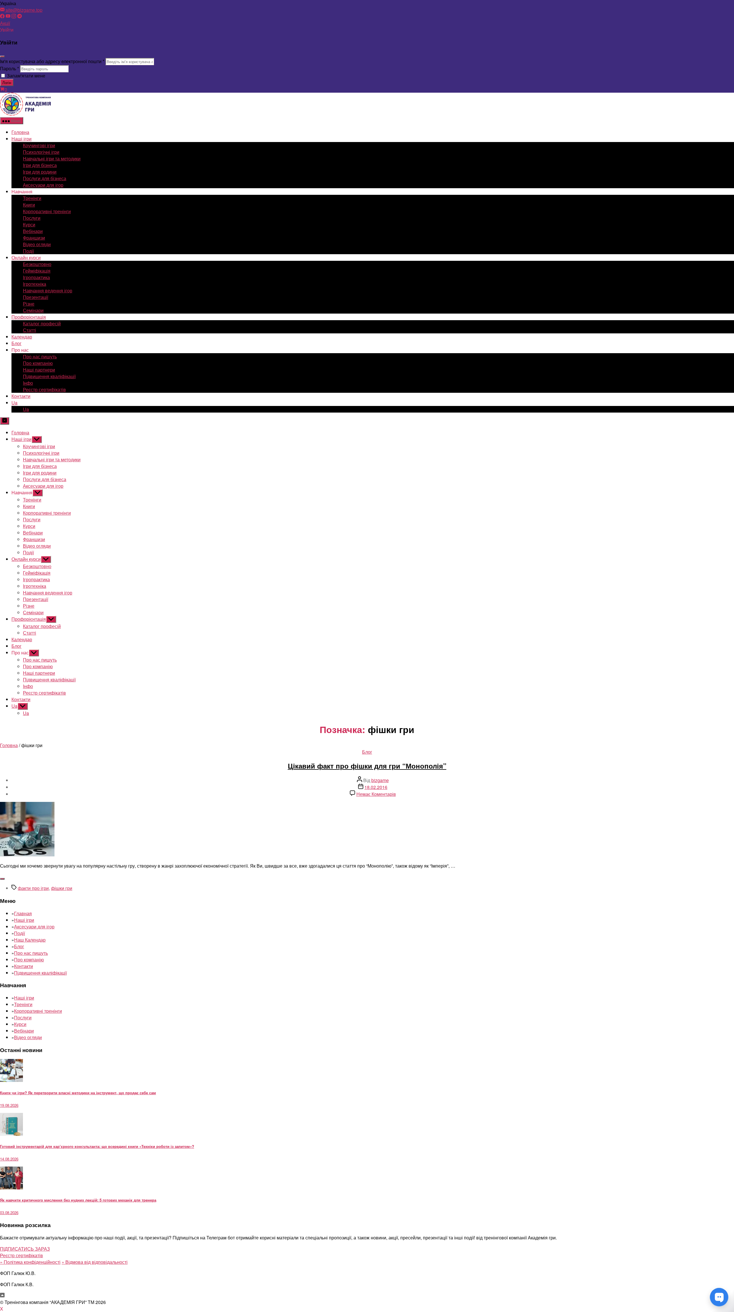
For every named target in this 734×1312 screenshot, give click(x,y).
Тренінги (32, 198)
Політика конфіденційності (30, 1262)
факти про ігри (33, 888)
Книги (29, 204)
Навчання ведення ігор (47, 290)
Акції (5, 23)
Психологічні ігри (41, 152)
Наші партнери (39, 369)
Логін (6, 82)
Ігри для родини (39, 171)
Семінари (33, 310)
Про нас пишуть (40, 356)
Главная (23, 913)
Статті (29, 330)
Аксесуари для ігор (43, 185)
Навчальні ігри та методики (52, 158)
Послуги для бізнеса (44, 178)
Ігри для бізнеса (40, 165)
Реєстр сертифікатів (44, 389)
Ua (14, 402)
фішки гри (61, 888)
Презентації (35, 297)
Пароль (9, 68)
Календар (21, 336)
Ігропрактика (36, 277)
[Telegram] (19, 16)
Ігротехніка (34, 284)
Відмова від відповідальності (95, 1262)
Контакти (20, 396)
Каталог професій (42, 323)
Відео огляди (37, 244)
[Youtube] (8, 16)
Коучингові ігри (39, 145)
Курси (29, 224)
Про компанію (38, 363)
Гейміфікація (36, 270)
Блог (16, 343)
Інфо (28, 383)
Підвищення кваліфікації (49, 376)
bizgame (380, 780)
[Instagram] (13, 16)
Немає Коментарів (376, 794)
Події (28, 251)
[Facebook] (2, 16)
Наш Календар (30, 939)
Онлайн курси (26, 257)
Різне (28, 303)
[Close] (2, 56)
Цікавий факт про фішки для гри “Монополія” (367, 766)
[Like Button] (2, 879)
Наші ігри (21, 138)
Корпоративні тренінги (47, 211)
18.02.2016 (375, 787)
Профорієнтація (28, 317)
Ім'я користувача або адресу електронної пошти (52, 61)
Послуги (31, 218)
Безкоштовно (37, 264)
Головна (20, 132)
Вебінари (33, 231)
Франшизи (34, 237)
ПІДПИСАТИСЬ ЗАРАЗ (25, 1248)
